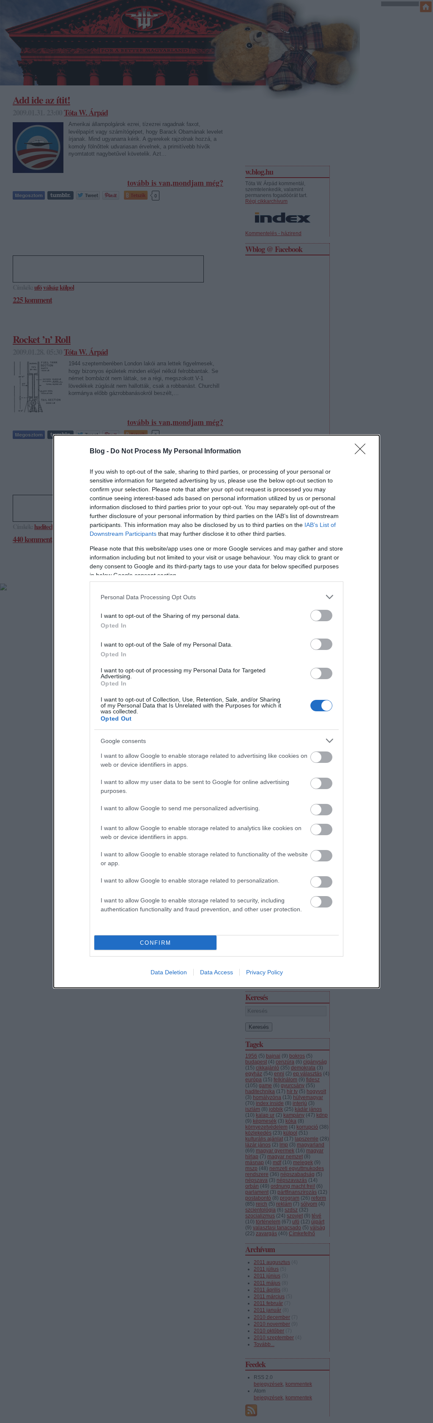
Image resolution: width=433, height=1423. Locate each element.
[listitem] (216, 596)
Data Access (216, 972)
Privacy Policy (264, 972)
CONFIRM (155, 943)
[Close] (363, 452)
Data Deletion (169, 972)
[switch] (321, 615)
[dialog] (216, 711)
